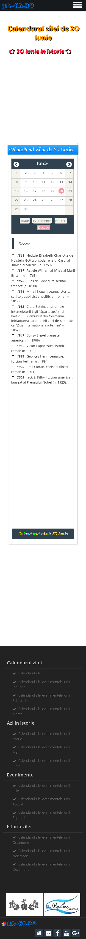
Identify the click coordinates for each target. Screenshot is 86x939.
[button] (77, 4)
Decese (43, 227)
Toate (24, 220)
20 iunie (60, 534)
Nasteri (61, 220)
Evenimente (42, 220)
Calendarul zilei (29, 673)
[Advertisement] (43, 98)
